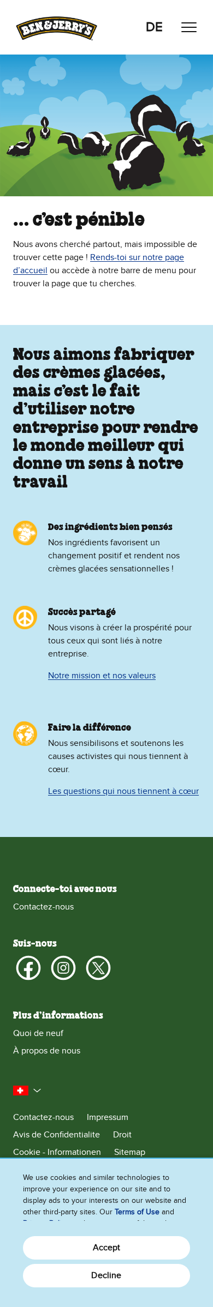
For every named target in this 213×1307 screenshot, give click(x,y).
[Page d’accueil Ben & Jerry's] (56, 27)
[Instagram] (63, 968)
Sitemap (129, 1152)
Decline (106, 1275)
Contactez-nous (43, 906)
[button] (27, 1090)
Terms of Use (137, 1211)
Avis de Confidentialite (56, 1134)
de (154, 27)
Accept (107, 1247)
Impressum (107, 1117)
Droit (122, 1134)
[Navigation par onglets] (189, 27)
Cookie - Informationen (57, 1152)
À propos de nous (46, 1050)
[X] (98, 968)
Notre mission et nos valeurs (102, 675)
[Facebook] (28, 968)
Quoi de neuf (38, 1033)
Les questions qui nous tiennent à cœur (123, 791)
